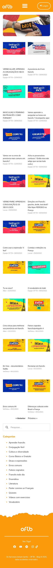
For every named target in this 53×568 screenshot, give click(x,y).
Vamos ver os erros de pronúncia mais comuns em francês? (14, 158)
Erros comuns (15, 465)
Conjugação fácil (16, 447)
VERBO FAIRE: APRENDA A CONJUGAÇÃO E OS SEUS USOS (14, 204)
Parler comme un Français (21, 488)
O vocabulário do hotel (37, 288)
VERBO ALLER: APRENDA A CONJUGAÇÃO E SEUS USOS (13, 72)
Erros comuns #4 (9, 407)
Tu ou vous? (8, 288)
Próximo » (32, 418)
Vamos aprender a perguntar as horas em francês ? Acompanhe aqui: (39, 115)
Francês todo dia (17, 474)
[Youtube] (20, 546)
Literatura (13, 483)
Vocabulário (14, 502)
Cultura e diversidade (19, 452)
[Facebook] (14, 546)
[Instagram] (32, 546)
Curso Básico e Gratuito (20, 456)
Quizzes (12, 493)
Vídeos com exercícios (19, 497)
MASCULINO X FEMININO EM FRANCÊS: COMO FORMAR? (13, 115)
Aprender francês (17, 442)
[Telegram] (26, 546)
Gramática (14, 479)
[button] (24, 5)
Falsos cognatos (16, 470)
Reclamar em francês (36, 366)
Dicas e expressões (18, 461)
